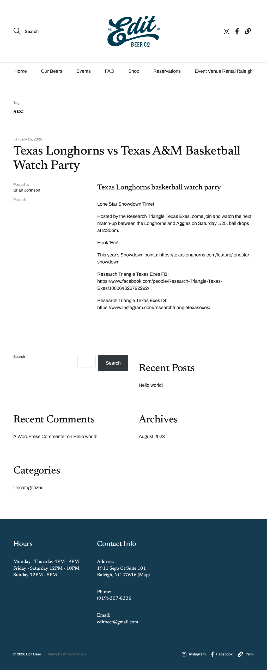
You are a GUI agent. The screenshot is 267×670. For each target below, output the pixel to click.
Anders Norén (74, 654)
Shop (133, 71)
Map (143, 575)
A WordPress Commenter (39, 436)
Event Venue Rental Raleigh (224, 71)
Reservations (167, 71)
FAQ (109, 71)
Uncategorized (28, 487)
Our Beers (51, 71)
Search (19, 357)
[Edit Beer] (133, 31)
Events (83, 71)
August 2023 (152, 436)
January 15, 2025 (27, 139)
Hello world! (151, 385)
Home (20, 71)
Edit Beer (33, 654)
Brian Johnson (26, 190)
